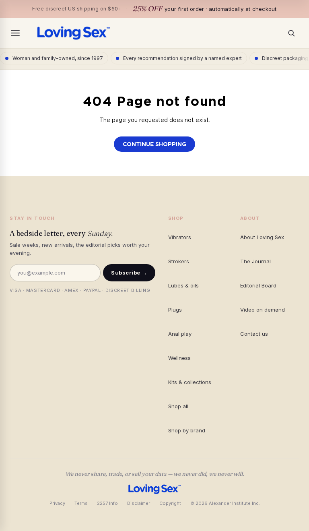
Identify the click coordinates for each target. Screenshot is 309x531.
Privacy (57, 503)
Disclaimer (138, 503)
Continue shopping (154, 144)
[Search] (294, 33)
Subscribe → (129, 272)
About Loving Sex (262, 237)
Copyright (170, 503)
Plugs (175, 309)
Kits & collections (189, 382)
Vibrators (179, 237)
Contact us (254, 334)
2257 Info (107, 503)
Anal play (180, 334)
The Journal (255, 261)
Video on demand (262, 309)
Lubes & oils (183, 285)
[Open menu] (15, 33)
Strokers (178, 261)
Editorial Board (258, 285)
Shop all (178, 406)
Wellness (179, 358)
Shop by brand (186, 430)
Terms (81, 503)
